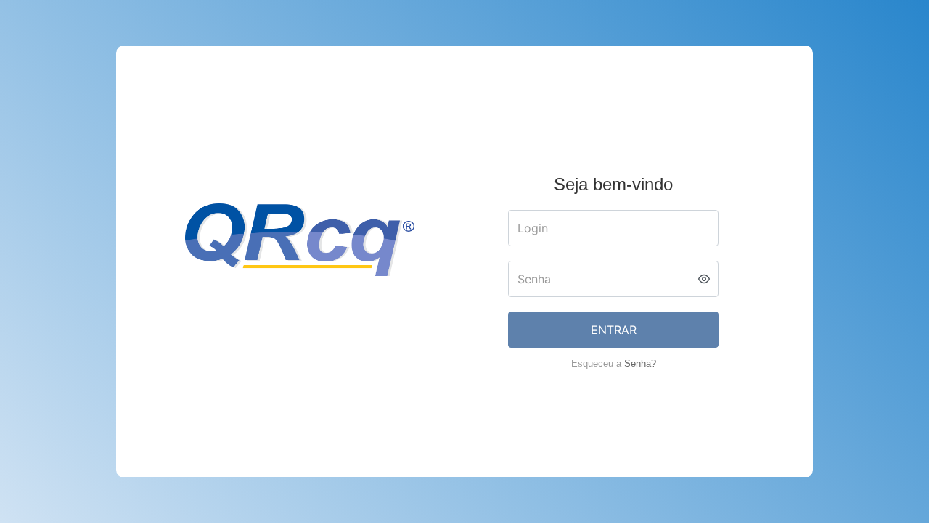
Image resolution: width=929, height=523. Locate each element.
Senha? (640, 363)
